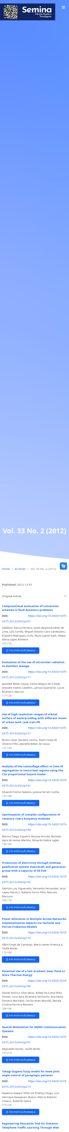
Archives (20, 569)
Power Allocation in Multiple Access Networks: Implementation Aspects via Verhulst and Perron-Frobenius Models (34, 922)
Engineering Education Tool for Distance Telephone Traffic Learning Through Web (30, 1125)
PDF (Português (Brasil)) (22, 650)
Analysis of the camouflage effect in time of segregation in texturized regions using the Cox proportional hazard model (32, 770)
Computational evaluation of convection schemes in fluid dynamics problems (30, 608)
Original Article (11, 596)
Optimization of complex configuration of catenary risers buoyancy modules (31, 816)
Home (6, 569)
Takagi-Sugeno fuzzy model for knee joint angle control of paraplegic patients (31, 1073)
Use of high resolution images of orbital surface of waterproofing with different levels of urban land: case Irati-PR (34, 718)
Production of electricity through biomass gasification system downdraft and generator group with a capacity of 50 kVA (34, 866)
